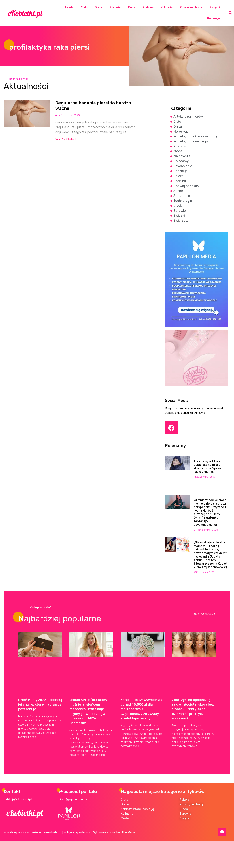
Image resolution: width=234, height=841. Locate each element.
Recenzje (213, 18)
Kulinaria (167, 7)
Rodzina (148, 7)
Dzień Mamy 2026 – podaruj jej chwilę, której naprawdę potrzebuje (40, 704)
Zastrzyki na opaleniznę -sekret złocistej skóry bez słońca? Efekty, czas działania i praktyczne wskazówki (193, 709)
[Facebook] (171, 427)
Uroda (69, 7)
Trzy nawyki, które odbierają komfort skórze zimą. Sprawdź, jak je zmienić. (210, 467)
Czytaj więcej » (66, 139)
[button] (230, 12)
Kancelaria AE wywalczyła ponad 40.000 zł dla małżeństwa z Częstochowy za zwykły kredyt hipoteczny (141, 709)
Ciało (84, 7)
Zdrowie (115, 7)
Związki (215, 7)
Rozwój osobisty (191, 7)
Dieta (98, 7)
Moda (131, 7)
